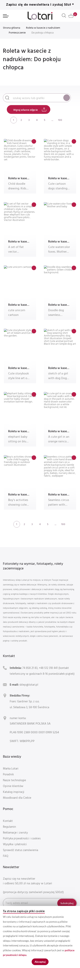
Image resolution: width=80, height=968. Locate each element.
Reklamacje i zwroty (15, 832)
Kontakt (8, 821)
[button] (34, 141)
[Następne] (68, 120)
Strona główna (11, 27)
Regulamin (9, 826)
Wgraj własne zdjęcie (25, 110)
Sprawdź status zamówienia (20, 850)
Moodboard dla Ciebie (17, 797)
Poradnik (8, 774)
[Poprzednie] (6, 120)
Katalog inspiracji (13, 792)
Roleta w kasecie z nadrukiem (43, 27)
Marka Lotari (10, 768)
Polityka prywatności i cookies (22, 838)
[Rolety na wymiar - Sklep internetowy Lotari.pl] (40, 16)
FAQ (5, 856)
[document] (40, 937)
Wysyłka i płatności (15, 844)
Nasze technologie (14, 780)
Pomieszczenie (17, 32)
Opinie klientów (13, 786)
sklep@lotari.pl (28, 684)
